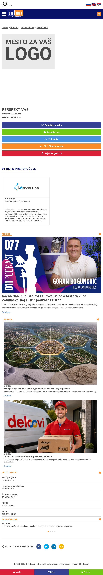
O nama (41, 564)
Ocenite (87, 572)
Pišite (52, 572)
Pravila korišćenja (52, 564)
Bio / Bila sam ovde (53, 146)
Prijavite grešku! (53, 153)
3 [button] (52, 531)
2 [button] (50, 531)
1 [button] (48, 531)
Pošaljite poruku (53, 125)
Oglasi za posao (9, 473)
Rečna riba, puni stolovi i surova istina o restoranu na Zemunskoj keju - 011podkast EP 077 (44, 298)
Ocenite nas (53, 132)
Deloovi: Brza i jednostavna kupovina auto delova (28, 456)
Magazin (8, 319)
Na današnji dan (9, 519)
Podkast (6, 234)
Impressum (65, 564)
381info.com (84, 564)
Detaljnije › (6, 312)
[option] (51, 524)
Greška (18, 572)
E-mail (74, 564)
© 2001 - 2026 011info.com (25, 564)
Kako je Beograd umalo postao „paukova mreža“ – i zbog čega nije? (37, 388)
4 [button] (54, 531)
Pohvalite (53, 139)
